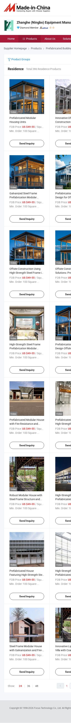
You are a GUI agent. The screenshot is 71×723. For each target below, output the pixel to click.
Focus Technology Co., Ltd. (48, 707)
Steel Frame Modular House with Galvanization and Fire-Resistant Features (25, 650)
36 (28, 686)
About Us (49, 38)
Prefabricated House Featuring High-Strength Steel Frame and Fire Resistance (26, 574)
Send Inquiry (26, 143)
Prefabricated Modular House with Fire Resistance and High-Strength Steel (26, 423)
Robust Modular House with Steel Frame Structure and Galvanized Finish (25, 499)
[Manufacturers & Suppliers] (27, 7)
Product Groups (20, 59)
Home (11, 38)
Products (31, 38)
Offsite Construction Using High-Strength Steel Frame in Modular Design (26, 272)
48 (36, 686)
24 (20, 685)
